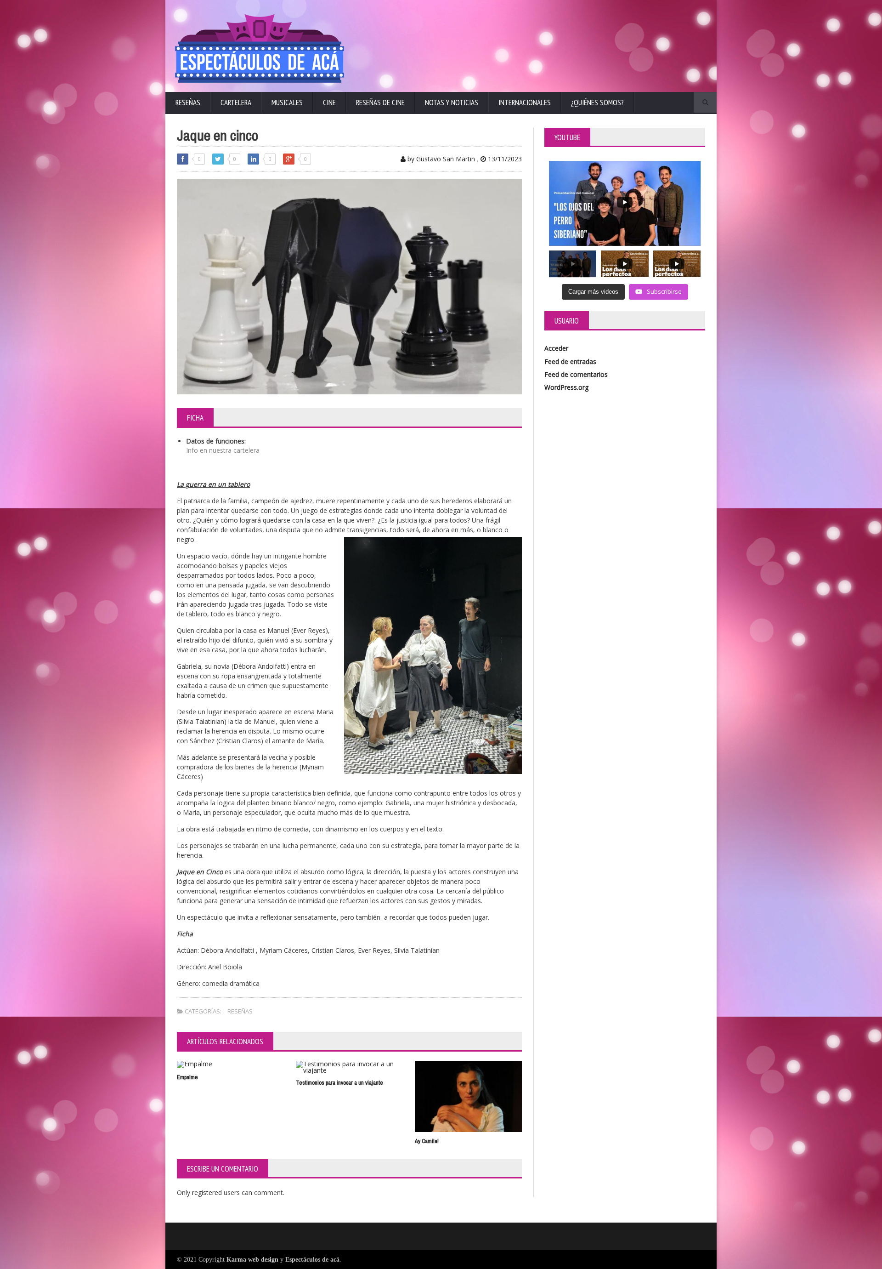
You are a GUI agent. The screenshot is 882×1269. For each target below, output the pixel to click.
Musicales (287, 102)
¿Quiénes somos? (597, 102)
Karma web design (252, 1259)
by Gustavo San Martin (440, 158)
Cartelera (235, 102)
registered (208, 1192)
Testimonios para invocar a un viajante (339, 1082)
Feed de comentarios (576, 374)
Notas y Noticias (451, 102)
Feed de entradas (570, 361)
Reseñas (187, 102)
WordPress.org (566, 387)
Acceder (556, 348)
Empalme (187, 1077)
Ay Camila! (427, 1141)
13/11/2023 (504, 158)
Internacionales (524, 102)
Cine (329, 102)
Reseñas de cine (380, 102)
